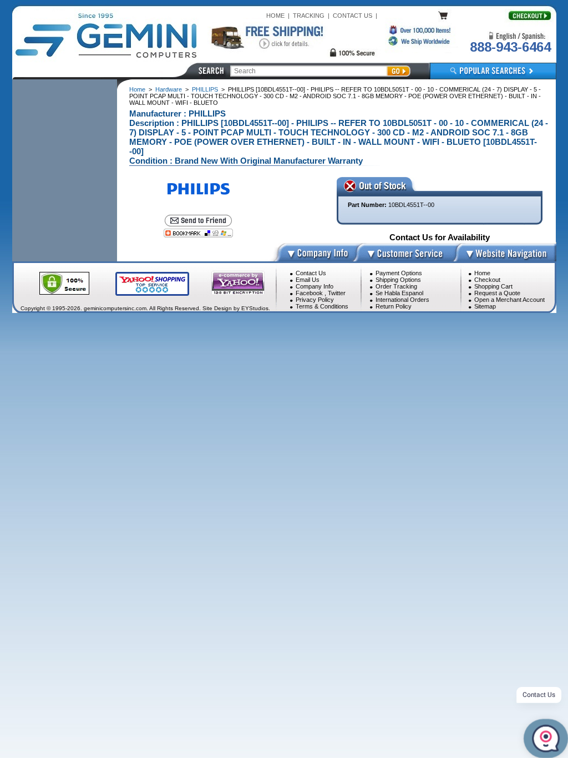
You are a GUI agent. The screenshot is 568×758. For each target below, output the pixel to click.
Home (137, 89)
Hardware (168, 89)
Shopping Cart (493, 286)
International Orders (402, 299)
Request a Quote (497, 293)
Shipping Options (398, 279)
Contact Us (311, 273)
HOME (275, 15)
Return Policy (394, 306)
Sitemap (485, 306)
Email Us (308, 279)
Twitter (337, 293)
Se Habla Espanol (399, 293)
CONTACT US (352, 15)
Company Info (314, 286)
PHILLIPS (205, 89)
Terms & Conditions (322, 306)
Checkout (487, 279)
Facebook (309, 293)
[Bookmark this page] (198, 233)
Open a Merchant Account (509, 299)
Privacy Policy (315, 299)
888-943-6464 (510, 46)
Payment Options (399, 273)
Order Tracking (396, 286)
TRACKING (308, 15)
